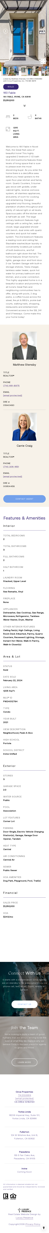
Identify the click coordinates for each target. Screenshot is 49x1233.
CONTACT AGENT (25, 499)
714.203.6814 (24, 1095)
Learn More (24, 1062)
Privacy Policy (33, 1224)
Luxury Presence (24, 1218)
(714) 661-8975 (11, 386)
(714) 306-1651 (11, 467)
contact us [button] (24, 1004)
